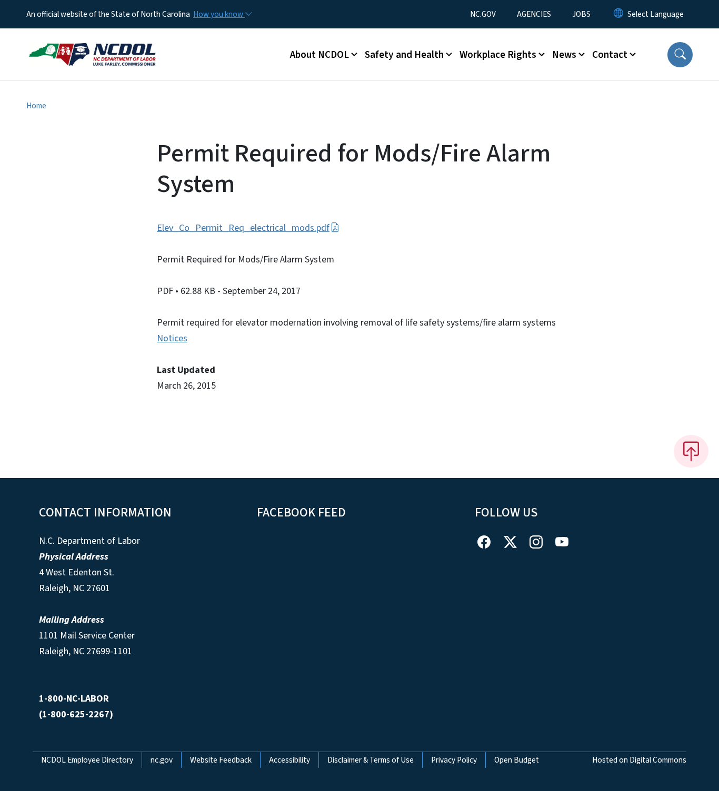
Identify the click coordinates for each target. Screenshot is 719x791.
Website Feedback (221, 760)
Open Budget (516, 760)
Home (36, 105)
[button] (680, 54)
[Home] (92, 43)
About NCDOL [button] (319, 54)
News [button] (564, 54)
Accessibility (289, 760)
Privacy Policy (454, 760)
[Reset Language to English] (618, 14)
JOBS (581, 14)
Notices (172, 338)
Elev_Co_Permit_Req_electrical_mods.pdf (243, 228)
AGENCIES (534, 14)
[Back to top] (691, 451)
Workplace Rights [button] (498, 54)
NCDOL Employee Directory (87, 760)
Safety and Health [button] (404, 54)
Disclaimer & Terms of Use (370, 760)
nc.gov (162, 760)
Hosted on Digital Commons (639, 760)
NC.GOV (483, 14)
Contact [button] (609, 54)
